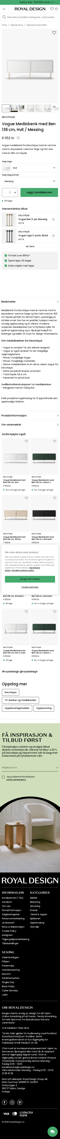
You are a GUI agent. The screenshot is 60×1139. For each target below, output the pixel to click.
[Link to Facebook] (4, 1102)
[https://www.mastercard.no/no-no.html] (14, 1114)
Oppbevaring (37, 923)
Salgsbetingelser (11, 914)
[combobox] (30, 167)
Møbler (33, 898)
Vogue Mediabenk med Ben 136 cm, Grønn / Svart (43, 651)
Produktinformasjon (14, 415)
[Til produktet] (30, 220)
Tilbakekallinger (10, 943)
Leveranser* (8, 923)
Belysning (35, 902)
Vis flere (30, 246)
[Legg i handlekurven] (53, 219)
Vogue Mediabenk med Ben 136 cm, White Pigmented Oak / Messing (14, 538)
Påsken (6, 961)
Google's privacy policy (23, 570)
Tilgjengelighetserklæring (15, 939)
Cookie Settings (30, 587)
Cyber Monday (10, 990)
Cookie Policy (9, 931)
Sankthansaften (11, 978)
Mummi (6, 974)
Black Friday (8, 986)
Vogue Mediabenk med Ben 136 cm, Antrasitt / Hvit (43, 595)
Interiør (34, 910)
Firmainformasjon (11, 910)
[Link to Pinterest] (19, 1102)
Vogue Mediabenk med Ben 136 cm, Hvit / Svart (14, 651)
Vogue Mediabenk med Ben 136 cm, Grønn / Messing (43, 481)
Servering (35, 906)
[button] (52, 9)
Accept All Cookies (30, 579)
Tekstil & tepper (38, 914)
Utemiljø (34, 927)
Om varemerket (11, 424)
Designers (7, 935)
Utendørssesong (11, 970)
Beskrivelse (8, 301)
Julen (5, 995)
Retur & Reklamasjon (13, 927)
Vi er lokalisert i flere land (15, 1028)
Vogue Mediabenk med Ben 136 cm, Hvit (14, 481)
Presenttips (8, 966)
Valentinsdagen (10, 957)
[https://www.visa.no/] (6, 1113)
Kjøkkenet (35, 918)
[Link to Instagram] (12, 1102)
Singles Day (8, 982)
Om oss (6, 906)
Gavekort (7, 902)
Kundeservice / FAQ (12, 898)
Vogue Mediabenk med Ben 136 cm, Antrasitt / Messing (43, 538)
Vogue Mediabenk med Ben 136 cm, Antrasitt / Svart (14, 595)
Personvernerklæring (13, 918)
